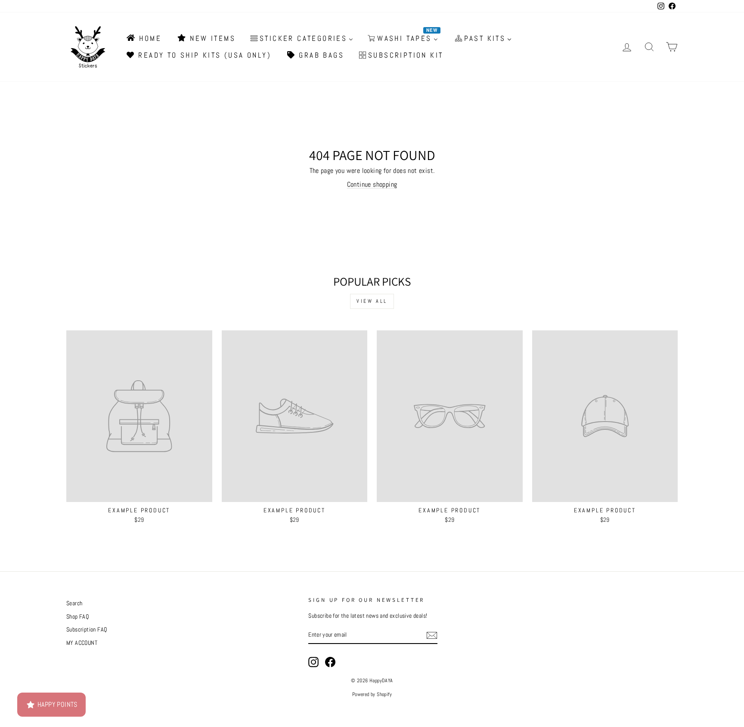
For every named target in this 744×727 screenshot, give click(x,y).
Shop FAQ (77, 616)
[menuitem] (143, 38)
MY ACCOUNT (81, 643)
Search (74, 603)
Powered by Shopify (372, 694)
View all (372, 301)
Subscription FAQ (86, 629)
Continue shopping (372, 184)
